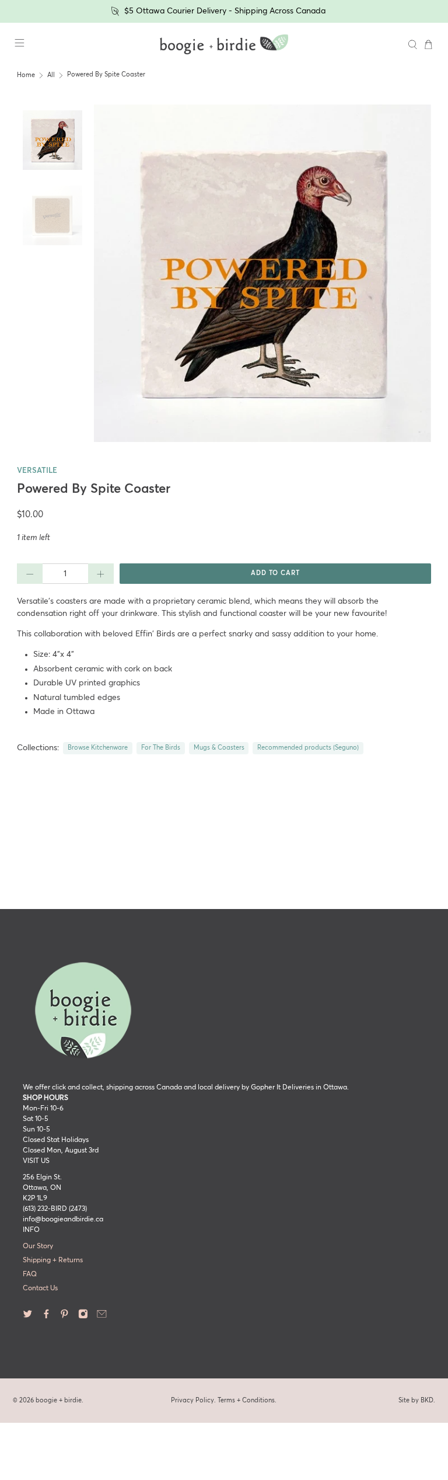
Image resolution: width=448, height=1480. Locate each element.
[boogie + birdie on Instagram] (83, 1317)
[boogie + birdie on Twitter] (28, 1317)
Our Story (38, 1246)
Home (26, 75)
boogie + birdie (59, 1400)
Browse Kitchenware (98, 748)
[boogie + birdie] (224, 44)
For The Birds (160, 748)
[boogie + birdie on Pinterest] (64, 1317)
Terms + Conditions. (247, 1400)
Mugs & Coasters (219, 748)
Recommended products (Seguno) (308, 748)
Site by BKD (415, 1400)
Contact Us (40, 1288)
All (51, 75)
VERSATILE (37, 471)
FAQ (30, 1274)
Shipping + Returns (53, 1260)
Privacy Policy (192, 1400)
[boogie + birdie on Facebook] (46, 1317)
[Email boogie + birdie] (102, 1317)
